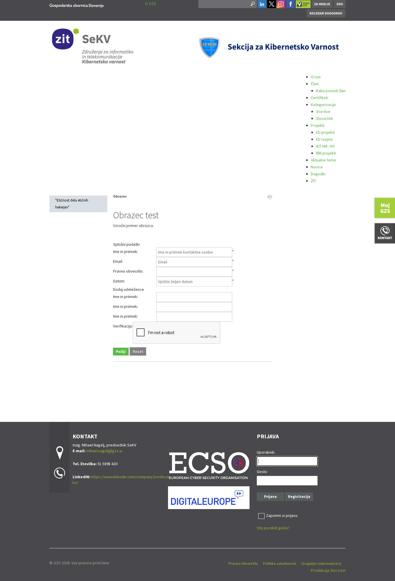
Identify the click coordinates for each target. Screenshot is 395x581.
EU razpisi (324, 139)
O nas (316, 76)
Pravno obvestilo (243, 563)
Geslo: (262, 471)
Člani (315, 83)
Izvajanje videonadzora (321, 563)
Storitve (323, 111)
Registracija (299, 496)
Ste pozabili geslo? (273, 527)
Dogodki (318, 173)
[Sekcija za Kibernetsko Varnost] (76, 4)
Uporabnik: (266, 452)
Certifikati (319, 97)
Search (252, 4)
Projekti (317, 125)
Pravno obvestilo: (128, 271)
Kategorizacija (323, 104)
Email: (118, 261)
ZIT (313, 180)
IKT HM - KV (325, 146)
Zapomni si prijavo (282, 515)
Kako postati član (331, 90)
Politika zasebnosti (279, 563)
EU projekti (325, 132)
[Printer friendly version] (269, 196)
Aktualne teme (323, 160)
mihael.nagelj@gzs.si (104, 450)
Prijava (270, 496)
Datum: (119, 281)
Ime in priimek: (125, 251)
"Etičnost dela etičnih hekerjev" (71, 204)
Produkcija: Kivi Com (328, 570)
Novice (317, 167)
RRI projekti (326, 153)
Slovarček (324, 118)
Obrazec (120, 196)
